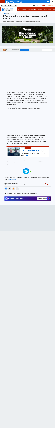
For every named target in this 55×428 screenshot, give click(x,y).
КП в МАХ (40, 9)
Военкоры (24, 9)
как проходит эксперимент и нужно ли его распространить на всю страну (33, 152)
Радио (36, 5)
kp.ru (48, 184)
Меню (2, 1)
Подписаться (24, 49)
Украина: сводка (32, 9)
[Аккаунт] (52, 1)
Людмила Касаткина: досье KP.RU (29, 193)
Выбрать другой (9, 10)
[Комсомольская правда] (12, 1)
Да (3, 10)
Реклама (43, 5)
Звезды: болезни (17, 193)
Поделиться (48, 49)
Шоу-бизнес (9, 193)
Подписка (50, 5)
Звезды (5, 13)
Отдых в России (47, 9)
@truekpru (12, 180)
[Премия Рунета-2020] (20, 1)
